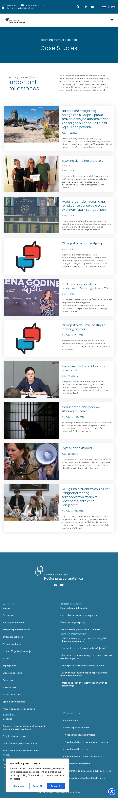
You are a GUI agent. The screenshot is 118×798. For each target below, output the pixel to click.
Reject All (37, 786)
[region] (37, 775)
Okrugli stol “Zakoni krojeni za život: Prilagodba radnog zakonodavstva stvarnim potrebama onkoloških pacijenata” (86, 497)
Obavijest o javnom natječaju (83, 243)
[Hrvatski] (104, 7)
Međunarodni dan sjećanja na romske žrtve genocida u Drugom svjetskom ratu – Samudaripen (86, 206)
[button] (112, 20)
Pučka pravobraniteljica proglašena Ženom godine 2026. (85, 286)
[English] (113, 7)
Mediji (6, 755)
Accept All (56, 786)
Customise (18, 786)
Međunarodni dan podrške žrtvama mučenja (81, 409)
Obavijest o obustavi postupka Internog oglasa (83, 327)
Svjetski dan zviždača (77, 448)
